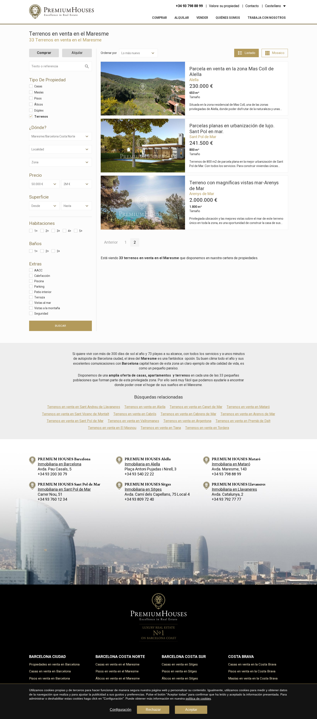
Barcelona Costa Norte (120, 657)
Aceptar (191, 709)
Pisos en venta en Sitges (179, 671)
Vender (202, 18)
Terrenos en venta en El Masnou (112, 427)
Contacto (252, 6)
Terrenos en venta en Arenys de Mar (248, 414)
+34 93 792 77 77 (226, 499)
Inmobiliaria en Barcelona (59, 464)
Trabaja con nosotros (267, 18)
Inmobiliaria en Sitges (143, 489)
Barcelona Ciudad (47, 657)
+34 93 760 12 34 (52, 499)
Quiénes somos (228, 18)
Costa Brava (241, 657)
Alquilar (181, 18)
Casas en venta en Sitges (180, 664)
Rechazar (153, 709)
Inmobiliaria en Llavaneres (234, 489)
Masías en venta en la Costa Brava (253, 678)
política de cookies (198, 698)
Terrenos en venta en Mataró (248, 407)
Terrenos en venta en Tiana (161, 427)
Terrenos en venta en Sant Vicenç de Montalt (75, 414)
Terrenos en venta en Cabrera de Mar (188, 414)
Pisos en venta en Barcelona (49, 678)
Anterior (111, 242)
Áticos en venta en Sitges (180, 678)
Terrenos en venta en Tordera (207, 427)
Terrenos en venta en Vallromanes (133, 421)
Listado (250, 52)
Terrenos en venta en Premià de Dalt (243, 421)
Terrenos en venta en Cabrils (134, 414)
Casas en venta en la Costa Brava (252, 664)
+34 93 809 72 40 (139, 499)
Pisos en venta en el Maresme (117, 671)
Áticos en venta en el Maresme (118, 678)
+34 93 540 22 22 (139, 474)
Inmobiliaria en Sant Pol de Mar (64, 489)
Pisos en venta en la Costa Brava (251, 671)
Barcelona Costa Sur (184, 657)
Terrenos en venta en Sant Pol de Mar (75, 421)
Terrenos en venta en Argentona (187, 421)
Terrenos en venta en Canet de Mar (196, 407)
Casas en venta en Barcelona (50, 671)
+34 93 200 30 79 (52, 474)
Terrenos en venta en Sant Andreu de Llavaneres (83, 407)
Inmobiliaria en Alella (142, 464)
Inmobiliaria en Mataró (231, 464)
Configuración (120, 709)
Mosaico (278, 52)
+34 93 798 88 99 (189, 6)
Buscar (60, 326)
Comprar (159, 18)
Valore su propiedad (224, 6)
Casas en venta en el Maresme (118, 664)
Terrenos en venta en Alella (144, 407)
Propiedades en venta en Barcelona (54, 664)
